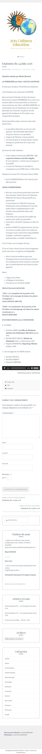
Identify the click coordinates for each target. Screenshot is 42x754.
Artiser (7, 659)
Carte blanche (9, 668)
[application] (21, 368)
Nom (4, 442)
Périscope (8, 710)
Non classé (8, 701)
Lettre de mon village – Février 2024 (17, 620)
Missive (7, 696)
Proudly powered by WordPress (14, 750)
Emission (6, 69)
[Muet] (32, 368)
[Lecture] (5, 368)
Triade (7, 715)
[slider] (36, 368)
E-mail (5, 453)
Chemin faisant (10, 673)
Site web (5, 463)
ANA (8, 385)
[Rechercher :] (16, 520)
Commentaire (8, 413)
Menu (22, 57)
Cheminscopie (10, 677)
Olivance (8, 705)
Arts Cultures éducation (21, 42)
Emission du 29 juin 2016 (30, 507)
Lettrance (8, 691)
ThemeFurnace (20, 752)
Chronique (8, 682)
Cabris (7, 663)
